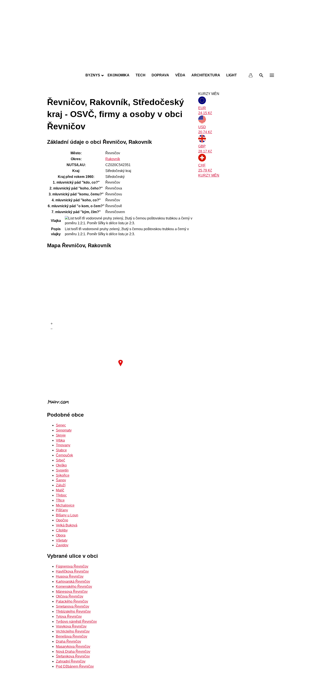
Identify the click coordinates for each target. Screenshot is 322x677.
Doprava (160, 75)
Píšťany (62, 510)
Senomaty (64, 430)
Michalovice (65, 505)
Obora (60, 535)
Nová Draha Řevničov (73, 651)
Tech (140, 75)
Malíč (60, 490)
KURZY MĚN (208, 175)
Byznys (92, 75)
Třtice (60, 500)
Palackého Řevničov (72, 601)
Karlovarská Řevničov (73, 581)
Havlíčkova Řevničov (72, 571)
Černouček (64, 455)
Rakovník (112, 159)
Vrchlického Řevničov (73, 631)
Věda (180, 75)
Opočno (62, 520)
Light (231, 75)
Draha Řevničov (68, 641)
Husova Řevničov (69, 576)
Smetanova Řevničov (72, 606)
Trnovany (63, 445)
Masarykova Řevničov (73, 646)
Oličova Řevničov (69, 596)
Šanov (61, 480)
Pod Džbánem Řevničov (75, 666)
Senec (61, 425)
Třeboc (61, 495)
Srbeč (60, 460)
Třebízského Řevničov (73, 611)
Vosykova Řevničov (71, 626)
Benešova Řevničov (71, 636)
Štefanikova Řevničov (73, 656)
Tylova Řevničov (69, 616)
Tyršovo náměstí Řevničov (76, 621)
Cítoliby (62, 530)
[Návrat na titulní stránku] (161, 65)
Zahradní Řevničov (70, 661)
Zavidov (62, 545)
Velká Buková (66, 525)
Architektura (205, 75)
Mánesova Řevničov (72, 591)
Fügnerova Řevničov (72, 566)
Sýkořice (62, 475)
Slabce (61, 450)
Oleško (61, 465)
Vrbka (60, 440)
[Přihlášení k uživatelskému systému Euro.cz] (251, 75)
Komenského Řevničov (74, 586)
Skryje (61, 435)
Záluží (60, 485)
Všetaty (61, 540)
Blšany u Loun (67, 515)
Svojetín (62, 470)
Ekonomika (118, 75)
